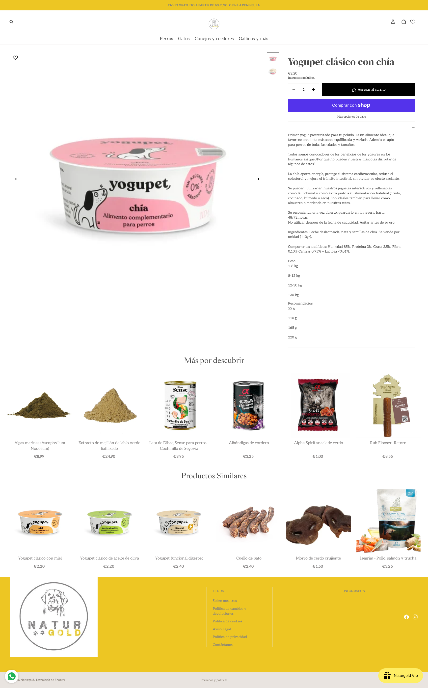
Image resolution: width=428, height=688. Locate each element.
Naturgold (27, 680)
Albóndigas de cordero (249, 443)
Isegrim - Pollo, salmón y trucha (388, 558)
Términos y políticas (214, 680)
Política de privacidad (230, 637)
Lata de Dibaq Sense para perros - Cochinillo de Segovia (179, 446)
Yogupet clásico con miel (40, 558)
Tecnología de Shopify (50, 680)
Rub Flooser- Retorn (388, 443)
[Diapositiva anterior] (15, 179)
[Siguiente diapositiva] (259, 179)
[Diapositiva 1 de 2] (273, 58)
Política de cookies (227, 621)
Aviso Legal (222, 629)
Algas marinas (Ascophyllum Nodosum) (39, 446)
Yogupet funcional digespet (179, 558)
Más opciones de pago (351, 116)
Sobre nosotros (225, 601)
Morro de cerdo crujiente (318, 558)
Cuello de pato (249, 558)
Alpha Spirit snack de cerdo (318, 443)
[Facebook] (406, 617)
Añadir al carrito (40, 456)
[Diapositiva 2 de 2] (273, 71)
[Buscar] (11, 21)
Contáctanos (223, 645)
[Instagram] (415, 617)
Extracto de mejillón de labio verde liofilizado (109, 446)
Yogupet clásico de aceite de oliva (109, 558)
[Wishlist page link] (412, 21)
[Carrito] (403, 21)
